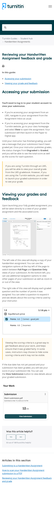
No (21, 437)
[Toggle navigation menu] (50, 6)
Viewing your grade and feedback (21, 83)
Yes (11, 437)
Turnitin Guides (9, 38)
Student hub (26, 38)
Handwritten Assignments (17, 41)
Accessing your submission (18, 78)
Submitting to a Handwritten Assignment (22, 465)
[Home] (13, 6)
